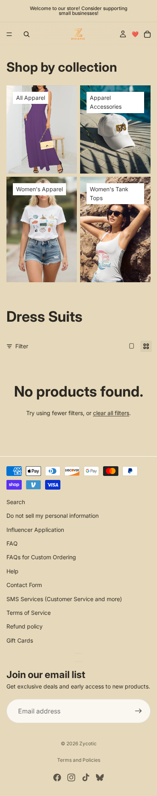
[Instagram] (71, 777)
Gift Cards (19, 640)
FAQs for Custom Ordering (41, 557)
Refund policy (24, 626)
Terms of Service (28, 612)
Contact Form (24, 584)
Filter (21, 346)
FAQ (12, 543)
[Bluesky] (100, 777)
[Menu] (9, 34)
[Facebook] (57, 777)
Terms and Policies (78, 760)
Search (15, 501)
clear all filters (111, 412)
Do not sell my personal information (52, 515)
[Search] (26, 34)
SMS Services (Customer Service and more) (64, 598)
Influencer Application (35, 529)
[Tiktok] (86, 777)
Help (12, 570)
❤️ (135, 34)
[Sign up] (138, 711)
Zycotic (88, 743)
